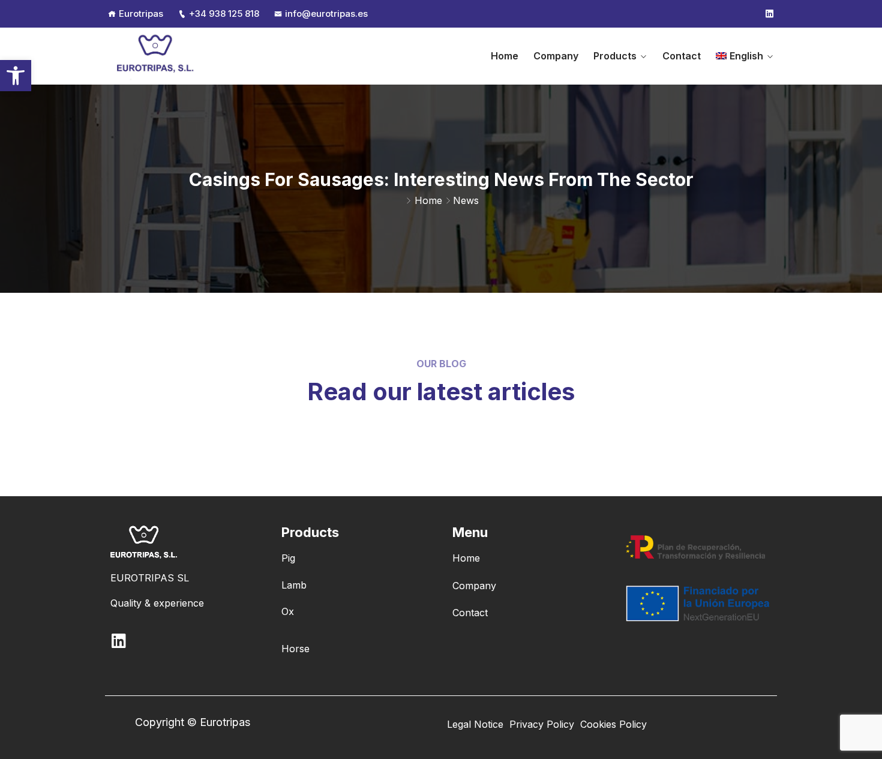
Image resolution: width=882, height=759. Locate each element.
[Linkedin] (769, 14)
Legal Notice (475, 724)
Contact (681, 56)
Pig (288, 558)
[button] (15, 75)
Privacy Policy (541, 724)
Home (504, 56)
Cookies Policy (613, 724)
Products (615, 56)
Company (555, 56)
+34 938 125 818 (224, 13)
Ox (287, 611)
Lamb (294, 585)
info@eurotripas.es (326, 13)
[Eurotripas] (156, 55)
